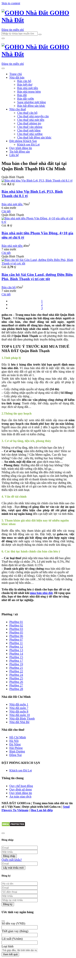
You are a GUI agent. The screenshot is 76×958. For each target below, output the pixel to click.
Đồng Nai (15, 755)
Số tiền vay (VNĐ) (13, 923)
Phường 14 (16, 653)
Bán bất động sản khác (31, 105)
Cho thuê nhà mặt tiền (30, 119)
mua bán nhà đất (41, 593)
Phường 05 (16, 632)
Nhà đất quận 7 (18, 708)
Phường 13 (16, 650)
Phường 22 (16, 671)
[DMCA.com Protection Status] (13, 825)
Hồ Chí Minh (17, 737)
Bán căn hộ (24, 81)
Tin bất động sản (19, 151)
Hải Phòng (16, 748)
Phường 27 (16, 685)
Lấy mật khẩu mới (13, 867)
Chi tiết (6, 211)
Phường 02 (16, 625)
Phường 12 (16, 646)
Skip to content (11, 3)
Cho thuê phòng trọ (29, 123)
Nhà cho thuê (17, 109)
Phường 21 (16, 667)
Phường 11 (16, 643)
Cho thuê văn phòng (29, 127)
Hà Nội (14, 740)
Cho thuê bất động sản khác (34, 137)
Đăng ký (7, 904)
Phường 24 (16, 674)
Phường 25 (16, 678)
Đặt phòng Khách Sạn (23, 141)
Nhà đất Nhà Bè (19, 722)
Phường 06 (16, 636)
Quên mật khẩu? (12, 859)
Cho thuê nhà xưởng (29, 134)
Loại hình (7, 946)
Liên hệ (14, 155)
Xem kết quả (10, 954)
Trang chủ (15, 74)
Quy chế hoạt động (21, 786)
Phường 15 (16, 657)
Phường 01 (16, 622)
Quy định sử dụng (20, 789)
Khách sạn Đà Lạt (28, 144)
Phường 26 (16, 682)
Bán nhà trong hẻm (29, 91)
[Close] (3, 921)
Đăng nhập (9, 856)
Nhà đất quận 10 (19, 715)
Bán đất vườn (25, 98)
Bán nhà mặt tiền (27, 88)
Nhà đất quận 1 (18, 704)
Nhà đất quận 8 (18, 711)
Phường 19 (16, 664)
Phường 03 (16, 629)
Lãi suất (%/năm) (12, 938)
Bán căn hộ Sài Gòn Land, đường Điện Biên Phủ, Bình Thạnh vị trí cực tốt (37, 277)
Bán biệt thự (24, 84)
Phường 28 (16, 689)
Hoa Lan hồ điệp (42, 810)
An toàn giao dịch (20, 796)
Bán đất (22, 95)
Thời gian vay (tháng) (15, 931)
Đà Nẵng (15, 744)
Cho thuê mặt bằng (29, 130)
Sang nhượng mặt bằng (31, 102)
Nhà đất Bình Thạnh (22, 718)
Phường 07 (16, 639)
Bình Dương (17, 751)
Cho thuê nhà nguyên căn (33, 116)
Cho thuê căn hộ (27, 112)
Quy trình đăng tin (20, 148)
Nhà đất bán (16, 77)
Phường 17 (16, 660)
